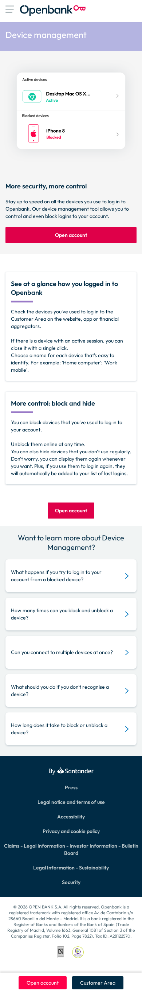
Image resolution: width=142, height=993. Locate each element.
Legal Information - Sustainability (71, 867)
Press (71, 787)
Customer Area (97, 983)
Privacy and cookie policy (71, 831)
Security (71, 882)
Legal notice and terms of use (71, 802)
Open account (43, 983)
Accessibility (71, 816)
